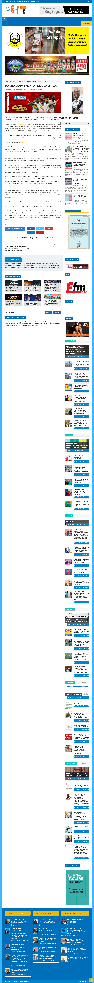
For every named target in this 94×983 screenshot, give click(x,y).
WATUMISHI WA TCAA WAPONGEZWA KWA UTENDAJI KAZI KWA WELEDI (79, 165)
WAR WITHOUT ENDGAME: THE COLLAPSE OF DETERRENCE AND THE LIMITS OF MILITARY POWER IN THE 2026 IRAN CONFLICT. (19, 959)
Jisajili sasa (24, 142)
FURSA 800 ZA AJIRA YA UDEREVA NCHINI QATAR (81, 726)
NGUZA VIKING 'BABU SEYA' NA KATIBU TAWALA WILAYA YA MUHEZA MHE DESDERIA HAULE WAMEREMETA (81, 643)
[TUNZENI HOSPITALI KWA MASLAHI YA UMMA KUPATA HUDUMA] (68, 564)
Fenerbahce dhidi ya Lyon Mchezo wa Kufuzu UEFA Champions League (32, 289)
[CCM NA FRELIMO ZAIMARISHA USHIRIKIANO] (68, 461)
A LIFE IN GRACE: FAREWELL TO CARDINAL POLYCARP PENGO (19, 970)
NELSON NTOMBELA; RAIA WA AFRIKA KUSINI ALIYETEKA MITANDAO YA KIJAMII (81, 364)
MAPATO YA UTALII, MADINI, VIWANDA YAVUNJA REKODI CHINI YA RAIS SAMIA (81, 582)
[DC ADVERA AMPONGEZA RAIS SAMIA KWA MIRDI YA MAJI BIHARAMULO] (68, 575)
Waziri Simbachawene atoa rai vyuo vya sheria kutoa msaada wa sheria (81, 837)
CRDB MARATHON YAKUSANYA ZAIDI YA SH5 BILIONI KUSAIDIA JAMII (51, 302)
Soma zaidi (84, 341)
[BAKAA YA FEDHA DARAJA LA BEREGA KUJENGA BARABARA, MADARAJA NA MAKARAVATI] (68, 553)
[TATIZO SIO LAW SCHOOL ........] (68, 832)
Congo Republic (23, 124)
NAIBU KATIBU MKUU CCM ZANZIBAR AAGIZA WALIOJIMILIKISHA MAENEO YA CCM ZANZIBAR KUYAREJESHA (81, 469)
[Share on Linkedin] (31, 232)
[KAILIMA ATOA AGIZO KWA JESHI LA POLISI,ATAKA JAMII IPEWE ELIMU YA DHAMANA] (68, 426)
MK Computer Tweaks (33, 1)
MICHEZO (19, 81)
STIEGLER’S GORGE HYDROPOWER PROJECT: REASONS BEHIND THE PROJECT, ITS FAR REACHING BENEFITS (81, 656)
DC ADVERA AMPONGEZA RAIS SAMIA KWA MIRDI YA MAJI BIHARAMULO (81, 571)
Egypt (6, 210)
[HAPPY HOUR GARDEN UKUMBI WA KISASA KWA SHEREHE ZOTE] (68, 390)
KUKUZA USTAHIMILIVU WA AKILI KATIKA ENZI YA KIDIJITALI (77, 774)
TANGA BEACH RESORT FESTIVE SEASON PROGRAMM (76, 620)
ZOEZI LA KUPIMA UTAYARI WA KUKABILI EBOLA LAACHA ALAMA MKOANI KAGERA (80, 411)
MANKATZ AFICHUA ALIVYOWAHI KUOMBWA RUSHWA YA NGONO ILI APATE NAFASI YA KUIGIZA (52, 287)
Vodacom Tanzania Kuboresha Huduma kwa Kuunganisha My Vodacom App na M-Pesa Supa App (81, 736)
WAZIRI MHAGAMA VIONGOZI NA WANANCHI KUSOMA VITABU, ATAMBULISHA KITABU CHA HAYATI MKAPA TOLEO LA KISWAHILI (81, 815)
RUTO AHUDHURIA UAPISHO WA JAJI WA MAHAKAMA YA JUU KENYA (47, 921)
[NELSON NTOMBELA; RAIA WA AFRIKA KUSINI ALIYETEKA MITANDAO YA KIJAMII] (68, 367)
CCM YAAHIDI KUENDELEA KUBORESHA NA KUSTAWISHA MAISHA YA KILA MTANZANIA (77, 445)
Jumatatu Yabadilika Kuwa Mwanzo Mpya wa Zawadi (13, 303)
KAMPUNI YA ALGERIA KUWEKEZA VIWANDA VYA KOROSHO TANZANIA (75, 940)
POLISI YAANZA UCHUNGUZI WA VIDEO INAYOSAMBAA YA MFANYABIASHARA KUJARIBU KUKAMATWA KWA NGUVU (81, 749)
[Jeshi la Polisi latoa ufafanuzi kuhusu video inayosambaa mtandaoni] (68, 789)
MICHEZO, (39, 89)
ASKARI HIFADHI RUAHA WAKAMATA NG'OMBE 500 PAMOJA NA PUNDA (47, 956)
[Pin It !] (40, 232)
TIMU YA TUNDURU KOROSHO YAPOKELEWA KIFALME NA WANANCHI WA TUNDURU (81, 376)
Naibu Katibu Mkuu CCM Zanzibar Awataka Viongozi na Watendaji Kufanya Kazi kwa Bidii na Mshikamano (81, 504)
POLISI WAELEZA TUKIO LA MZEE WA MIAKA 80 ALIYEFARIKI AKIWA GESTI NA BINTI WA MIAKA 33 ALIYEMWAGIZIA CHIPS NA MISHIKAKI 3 (76, 348)
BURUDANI (13, 81)
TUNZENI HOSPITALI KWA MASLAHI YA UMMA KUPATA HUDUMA (81, 561)
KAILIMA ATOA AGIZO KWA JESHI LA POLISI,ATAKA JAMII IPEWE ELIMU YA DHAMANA (81, 423)
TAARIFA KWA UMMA (73, 694)
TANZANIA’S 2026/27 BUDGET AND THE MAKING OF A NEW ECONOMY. (80, 492)
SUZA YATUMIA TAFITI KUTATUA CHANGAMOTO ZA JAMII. (77, 958)
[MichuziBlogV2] (15, 9)
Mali (8, 176)
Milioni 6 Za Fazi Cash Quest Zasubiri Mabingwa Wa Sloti (12, 289)
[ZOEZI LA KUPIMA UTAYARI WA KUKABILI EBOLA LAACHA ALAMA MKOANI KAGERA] (68, 414)
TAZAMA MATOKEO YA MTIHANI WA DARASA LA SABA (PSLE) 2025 (80, 196)
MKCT (87, 981)
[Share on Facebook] (31, 228)
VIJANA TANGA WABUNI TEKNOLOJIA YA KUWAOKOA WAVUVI (76, 949)
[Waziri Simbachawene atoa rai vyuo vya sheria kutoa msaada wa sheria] (68, 841)
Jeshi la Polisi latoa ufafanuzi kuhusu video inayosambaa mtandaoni (81, 785)
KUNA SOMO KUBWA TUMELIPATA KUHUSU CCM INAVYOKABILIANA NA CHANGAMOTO (19, 947)
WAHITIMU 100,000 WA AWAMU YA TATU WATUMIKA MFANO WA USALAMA (80, 181)
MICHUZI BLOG (8, 981)
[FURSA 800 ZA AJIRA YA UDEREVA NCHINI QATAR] (68, 730)
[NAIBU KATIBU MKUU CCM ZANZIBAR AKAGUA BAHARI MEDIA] (68, 485)
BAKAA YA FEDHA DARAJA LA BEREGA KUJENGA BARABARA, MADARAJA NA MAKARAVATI (81, 550)
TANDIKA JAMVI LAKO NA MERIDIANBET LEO (31, 85)
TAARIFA (76, 703)
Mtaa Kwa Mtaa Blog (22, 1)
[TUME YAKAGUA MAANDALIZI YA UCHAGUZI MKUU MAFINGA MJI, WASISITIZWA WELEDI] (68, 717)
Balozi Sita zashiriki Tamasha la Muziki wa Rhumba (46, 930)
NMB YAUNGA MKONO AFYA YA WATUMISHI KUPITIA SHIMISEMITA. (77, 921)
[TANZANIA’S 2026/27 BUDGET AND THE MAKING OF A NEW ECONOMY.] (68, 495)
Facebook (56, 312)
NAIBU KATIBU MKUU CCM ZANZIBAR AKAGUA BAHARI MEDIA (81, 481)
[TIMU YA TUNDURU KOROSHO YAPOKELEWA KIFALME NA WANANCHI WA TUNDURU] (68, 379)
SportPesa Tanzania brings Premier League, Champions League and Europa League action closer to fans (77, 931)
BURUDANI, (34, 89)
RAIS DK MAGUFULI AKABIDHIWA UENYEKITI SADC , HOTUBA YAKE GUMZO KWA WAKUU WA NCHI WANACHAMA (81, 398)
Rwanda (26, 201)
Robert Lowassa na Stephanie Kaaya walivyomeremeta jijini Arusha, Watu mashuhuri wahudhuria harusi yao (81, 669)
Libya (6, 156)
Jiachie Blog (12, 1)
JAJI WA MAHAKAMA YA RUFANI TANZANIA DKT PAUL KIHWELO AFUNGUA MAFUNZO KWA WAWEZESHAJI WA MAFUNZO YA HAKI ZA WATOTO (81, 850)
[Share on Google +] (49, 228)
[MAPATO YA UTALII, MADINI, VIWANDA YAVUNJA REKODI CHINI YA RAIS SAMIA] (68, 585)
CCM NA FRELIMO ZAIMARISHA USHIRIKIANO (79, 457)
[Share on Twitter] (40, 228)
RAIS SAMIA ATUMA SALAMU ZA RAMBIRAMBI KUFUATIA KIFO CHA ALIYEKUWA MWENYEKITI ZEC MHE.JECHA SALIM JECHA (81, 595)
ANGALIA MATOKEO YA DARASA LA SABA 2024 (79, 134)
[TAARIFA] (68, 708)
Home (6, 1)
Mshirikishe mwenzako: (13, 228)
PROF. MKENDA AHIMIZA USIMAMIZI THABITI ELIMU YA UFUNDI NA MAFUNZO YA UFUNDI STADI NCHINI (81, 149)
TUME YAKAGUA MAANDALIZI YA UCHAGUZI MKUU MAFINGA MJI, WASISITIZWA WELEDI (80, 715)
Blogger (48, 312)
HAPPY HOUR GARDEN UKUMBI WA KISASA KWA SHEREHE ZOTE (81, 386)
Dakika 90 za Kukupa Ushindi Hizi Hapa (31, 303)
